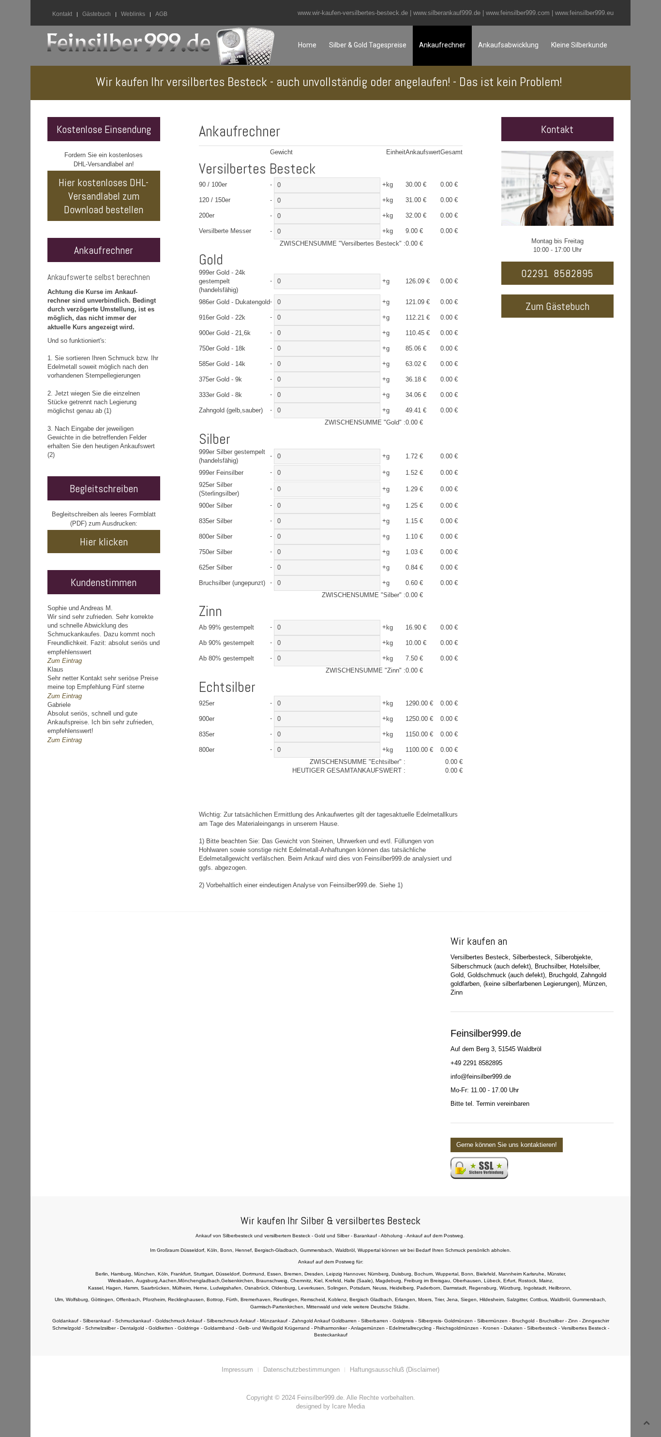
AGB (161, 14)
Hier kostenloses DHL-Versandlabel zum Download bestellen (104, 196)
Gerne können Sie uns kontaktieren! (506, 1144)
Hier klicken (104, 541)
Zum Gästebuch (557, 306)
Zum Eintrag (64, 660)
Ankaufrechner (442, 45)
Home (307, 45)
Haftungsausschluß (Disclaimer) (394, 1369)
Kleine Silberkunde (579, 45)
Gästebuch (96, 14)
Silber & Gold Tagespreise (367, 45)
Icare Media (348, 1406)
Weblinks (133, 14)
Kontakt (62, 14)
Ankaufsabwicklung (508, 45)
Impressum (237, 1369)
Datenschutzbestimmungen (301, 1369)
